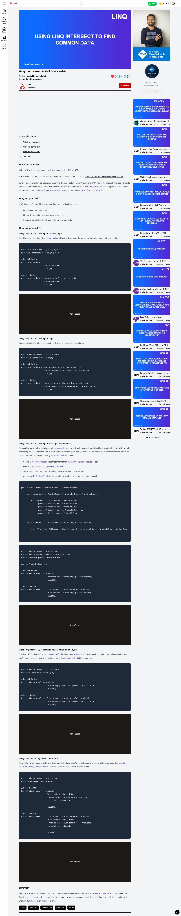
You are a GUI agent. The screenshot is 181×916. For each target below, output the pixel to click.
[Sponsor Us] (113, 76)
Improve (125, 86)
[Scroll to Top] (177, 912)
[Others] (177, 3)
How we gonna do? (31, 152)
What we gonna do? (31, 142)
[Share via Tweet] (129, 76)
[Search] (81, 3)
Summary (27, 156)
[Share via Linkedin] (121, 76)
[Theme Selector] (173, 3)
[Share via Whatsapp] (117, 76)
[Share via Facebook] (125, 76)
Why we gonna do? (31, 147)
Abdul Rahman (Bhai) (37, 76)
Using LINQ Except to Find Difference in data (104, 177)
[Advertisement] (75, 111)
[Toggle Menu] (5, 4)
